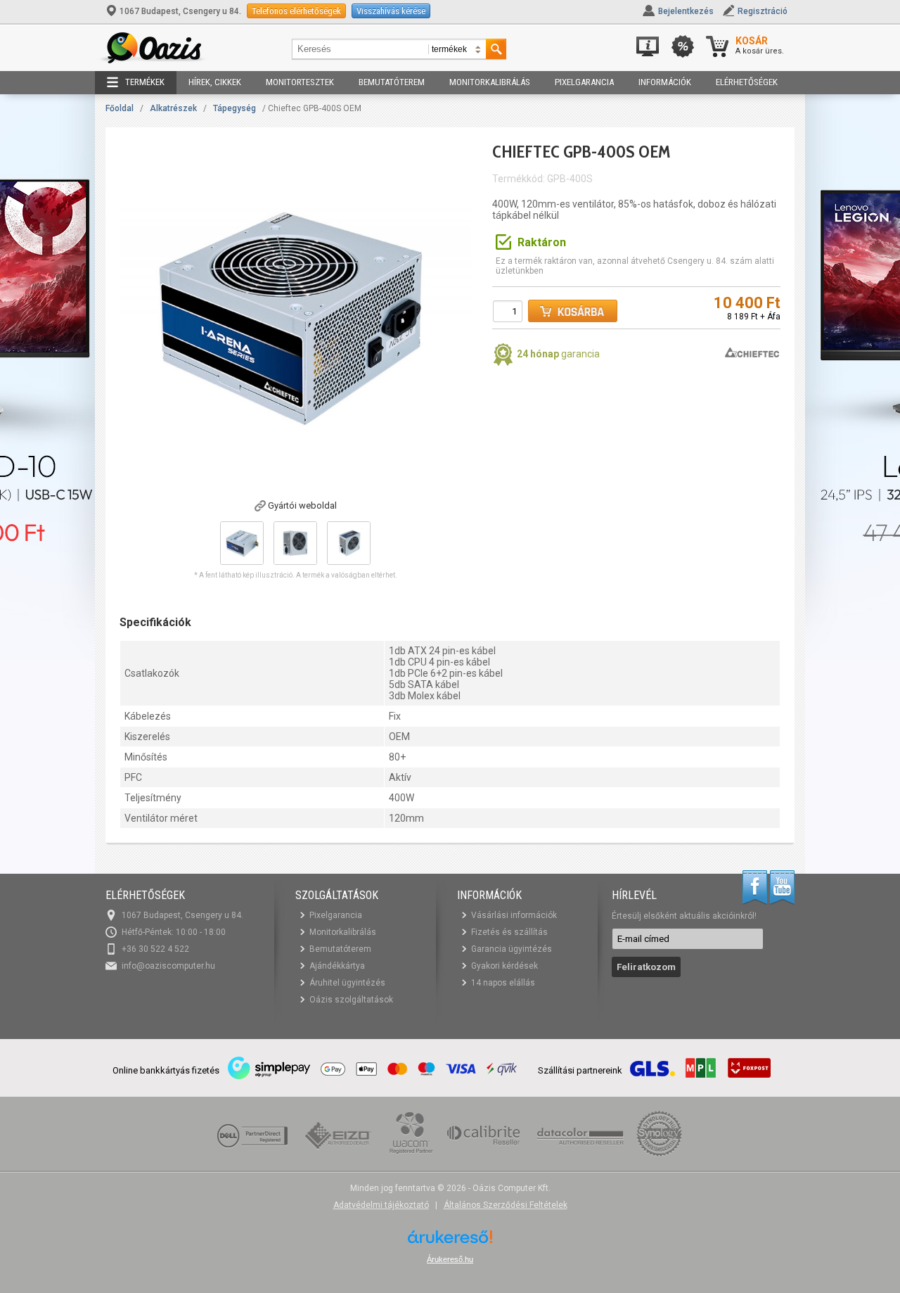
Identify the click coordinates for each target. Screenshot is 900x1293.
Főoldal (119, 108)
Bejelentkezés (686, 11)
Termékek (145, 82)
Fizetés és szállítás (509, 932)
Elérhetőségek (747, 82)
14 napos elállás (503, 983)
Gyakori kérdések (504, 966)
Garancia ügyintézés (511, 949)
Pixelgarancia (584, 82)
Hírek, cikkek (214, 82)
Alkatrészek (173, 108)
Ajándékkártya (337, 966)
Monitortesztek (300, 82)
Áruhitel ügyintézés (347, 983)
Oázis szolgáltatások (351, 1000)
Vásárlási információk (514, 915)
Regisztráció (763, 11)
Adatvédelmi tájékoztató (381, 1205)
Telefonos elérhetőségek (296, 11)
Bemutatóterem (392, 82)
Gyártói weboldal (302, 505)
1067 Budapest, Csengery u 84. (180, 11)
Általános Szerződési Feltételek (505, 1205)
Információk (664, 82)
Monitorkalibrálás (489, 82)
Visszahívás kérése (390, 11)
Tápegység (234, 108)
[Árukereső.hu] (450, 1242)
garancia (558, 353)
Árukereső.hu (450, 1259)
